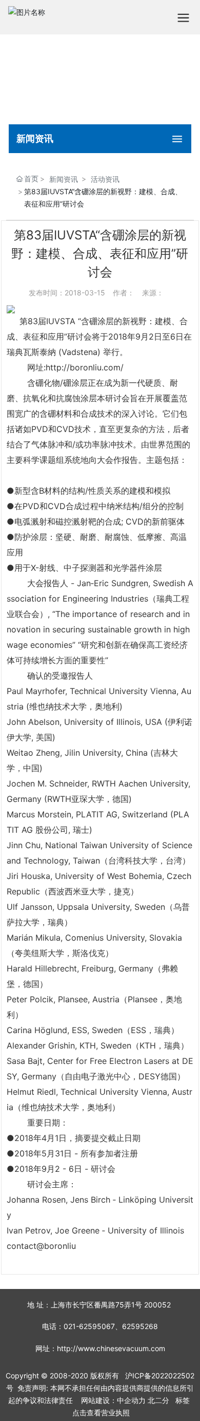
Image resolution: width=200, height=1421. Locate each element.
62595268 (140, 1326)
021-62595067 (89, 1326)
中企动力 (131, 1400)
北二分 (158, 1400)
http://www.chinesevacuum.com (111, 1348)
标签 (182, 1400)
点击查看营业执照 (101, 1412)
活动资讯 (105, 179)
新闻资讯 (63, 179)
